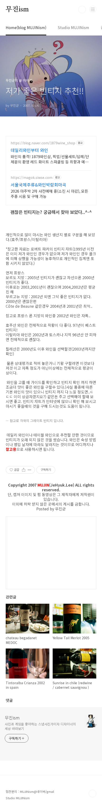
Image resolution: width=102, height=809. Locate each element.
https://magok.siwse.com (31, 178)
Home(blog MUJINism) (26, 27)
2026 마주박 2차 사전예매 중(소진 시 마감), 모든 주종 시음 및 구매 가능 (49, 193)
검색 (82, 9)
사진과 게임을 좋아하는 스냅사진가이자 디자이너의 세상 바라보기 (40, 726)
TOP (92, 793)
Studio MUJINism (73, 27)
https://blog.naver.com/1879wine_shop (43, 143)
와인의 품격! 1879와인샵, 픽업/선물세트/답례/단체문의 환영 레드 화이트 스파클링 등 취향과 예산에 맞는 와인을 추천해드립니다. (50, 159)
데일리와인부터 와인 (29, 150)
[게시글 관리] (29, 469)
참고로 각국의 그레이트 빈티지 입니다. (37, 420)
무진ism (17, 9)
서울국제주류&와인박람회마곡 (38, 184)
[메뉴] (92, 9)
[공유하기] (24, 469)
